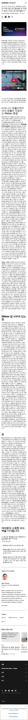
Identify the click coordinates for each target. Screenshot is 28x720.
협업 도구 (3, 621)
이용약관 (3, 701)
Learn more (4, 605)
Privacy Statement (13, 713)
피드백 (3, 539)
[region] (14, 712)
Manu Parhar (15, 13)
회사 (2, 680)
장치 (2, 672)
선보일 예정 (9, 56)
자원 (2, 676)
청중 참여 (3, 617)
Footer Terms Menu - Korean (9, 668)
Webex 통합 (6, 549)
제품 (2, 664)
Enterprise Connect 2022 (8, 42)
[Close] (26, 706)
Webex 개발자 (7, 557)
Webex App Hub (8, 122)
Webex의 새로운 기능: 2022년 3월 (13, 545)
